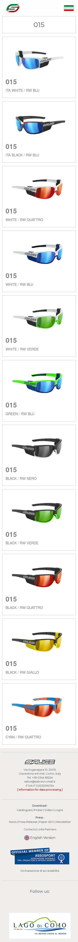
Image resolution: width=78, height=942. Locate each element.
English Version (42, 838)
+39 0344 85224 (42, 777)
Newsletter (63, 821)
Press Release (27, 821)
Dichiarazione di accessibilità (40, 870)
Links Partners (47, 829)
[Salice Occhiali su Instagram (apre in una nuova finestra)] (37, 901)
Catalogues (24, 810)
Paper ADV (46, 821)
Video (49, 810)
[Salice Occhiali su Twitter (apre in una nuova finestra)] (48, 901)
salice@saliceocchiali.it (39, 781)
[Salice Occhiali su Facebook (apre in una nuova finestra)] (32, 901)
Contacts (30, 829)
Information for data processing (40, 789)
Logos (59, 810)
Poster (38, 810)
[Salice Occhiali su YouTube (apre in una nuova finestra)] (42, 901)
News (12, 821)
